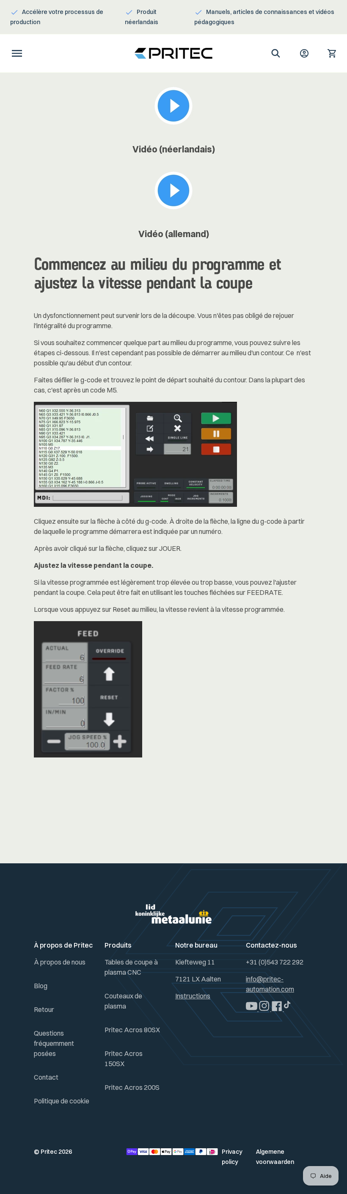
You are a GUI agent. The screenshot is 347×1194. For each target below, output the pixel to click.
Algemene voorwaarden (275, 1157)
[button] (17, 53)
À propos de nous (59, 962)
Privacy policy (232, 1157)
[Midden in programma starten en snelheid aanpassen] (173, 124)
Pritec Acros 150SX (124, 1058)
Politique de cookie (61, 1101)
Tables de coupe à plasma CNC (131, 967)
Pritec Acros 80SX (132, 1029)
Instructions (192, 996)
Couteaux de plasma (123, 1001)
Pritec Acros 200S (132, 1087)
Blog (40, 985)
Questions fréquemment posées (54, 1043)
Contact (46, 1077)
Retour (44, 1009)
